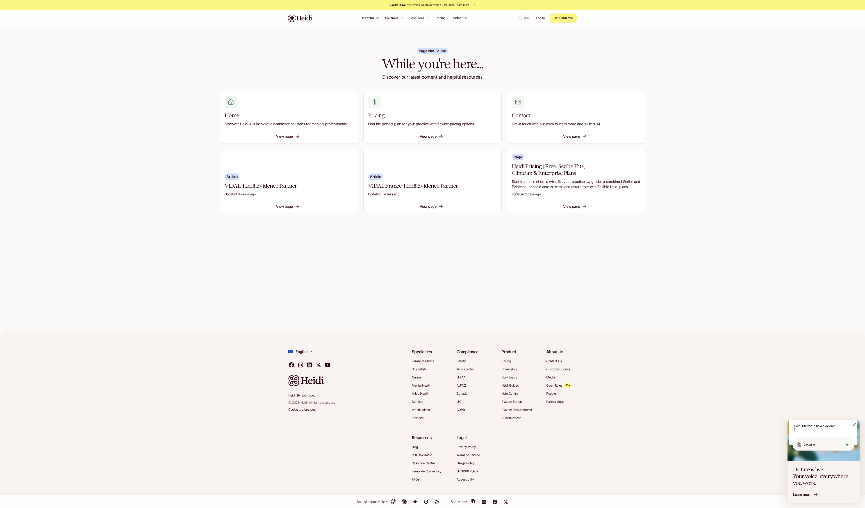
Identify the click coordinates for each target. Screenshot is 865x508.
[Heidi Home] (300, 18)
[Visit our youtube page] (327, 365)
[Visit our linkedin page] (309, 365)
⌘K (526, 18)
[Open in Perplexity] (436, 501)
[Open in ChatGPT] (393, 501)
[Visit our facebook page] (291, 365)
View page (284, 136)
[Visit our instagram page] (300, 365)
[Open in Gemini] (415, 501)
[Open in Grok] (426, 501)
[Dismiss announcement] (854, 424)
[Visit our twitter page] (318, 365)
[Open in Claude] (404, 501)
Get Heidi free (563, 18)
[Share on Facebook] (495, 501)
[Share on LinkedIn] (484, 501)
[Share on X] (505, 501)
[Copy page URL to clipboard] (473, 501)
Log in (540, 18)
